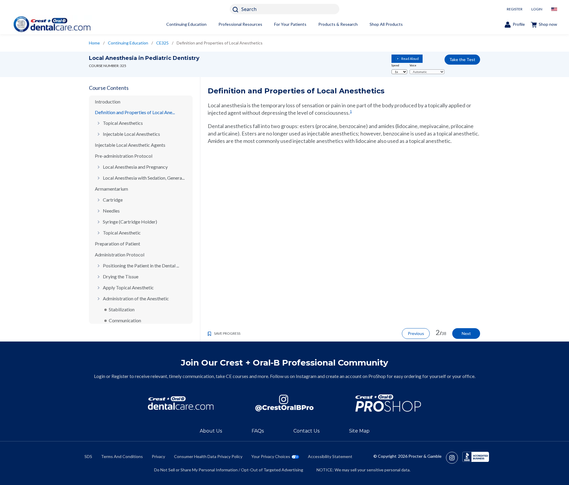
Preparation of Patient (117, 243)
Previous (416, 333)
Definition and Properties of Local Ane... (135, 112)
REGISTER (514, 9)
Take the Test (462, 59)
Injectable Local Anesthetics (131, 134)
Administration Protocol (119, 254)
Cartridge (113, 199)
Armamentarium (111, 189)
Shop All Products (386, 24)
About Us (211, 431)
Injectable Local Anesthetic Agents (130, 145)
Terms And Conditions (122, 456)
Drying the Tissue (120, 276)
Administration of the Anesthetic (136, 298)
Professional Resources (240, 24)
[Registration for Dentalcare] (181, 403)
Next (466, 333)
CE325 (162, 42)
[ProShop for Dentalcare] (388, 403)
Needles (111, 210)
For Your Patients (290, 24)
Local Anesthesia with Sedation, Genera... (144, 178)
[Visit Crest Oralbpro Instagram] (454, 458)
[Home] (52, 24)
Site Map (359, 431)
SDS (88, 456)
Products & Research (338, 24)
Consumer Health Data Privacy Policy (208, 456)
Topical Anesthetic (122, 232)
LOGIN (536, 9)
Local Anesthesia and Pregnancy (135, 167)
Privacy (158, 456)
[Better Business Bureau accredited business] (475, 458)
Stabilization (122, 309)
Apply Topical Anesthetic (128, 287)
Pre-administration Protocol (123, 156)
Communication (125, 320)
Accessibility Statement (330, 456)
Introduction (107, 101)
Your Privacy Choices (270, 456)
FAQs (258, 431)
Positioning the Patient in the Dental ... (141, 265)
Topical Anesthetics (123, 123)
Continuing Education (186, 24)
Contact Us (306, 431)
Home (94, 42)
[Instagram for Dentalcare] (284, 403)
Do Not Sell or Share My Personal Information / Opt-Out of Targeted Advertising (228, 469)
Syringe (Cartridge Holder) (130, 221)
